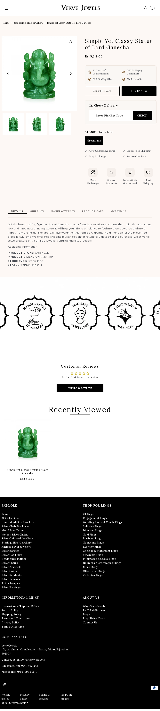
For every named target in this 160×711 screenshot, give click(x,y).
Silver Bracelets (11, 567)
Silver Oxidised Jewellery (17, 538)
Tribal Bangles (11, 583)
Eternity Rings (92, 546)
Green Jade (94, 140)
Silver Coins (9, 571)
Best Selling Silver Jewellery (28, 22)
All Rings (88, 514)
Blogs (86, 614)
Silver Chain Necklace (15, 526)
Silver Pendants (12, 575)
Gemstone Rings (93, 542)
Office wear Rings (94, 571)
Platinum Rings (92, 538)
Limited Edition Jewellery (18, 522)
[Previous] (8, 73)
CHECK (142, 115)
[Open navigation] (31, 8)
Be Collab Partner (94, 610)
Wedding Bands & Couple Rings (102, 522)
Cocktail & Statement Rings (100, 551)
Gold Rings (90, 534)
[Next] (70, 73)
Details (17, 211)
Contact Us (90, 622)
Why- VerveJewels (94, 606)
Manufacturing (63, 211)
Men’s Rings (91, 567)
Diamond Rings (92, 530)
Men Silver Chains (13, 530)
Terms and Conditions (16, 618)
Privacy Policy (11, 622)
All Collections (11, 518)
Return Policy (10, 610)
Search (6, 514)
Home (6, 22)
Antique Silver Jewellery (16, 546)
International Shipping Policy (20, 606)
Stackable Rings (93, 555)
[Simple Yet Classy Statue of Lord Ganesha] (27, 442)
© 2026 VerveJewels (14, 703)
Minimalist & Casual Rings (99, 559)
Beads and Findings (14, 559)
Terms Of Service (13, 626)
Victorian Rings (93, 575)
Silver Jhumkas (11, 579)
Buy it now (139, 91)
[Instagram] (5, 685)
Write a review (80, 388)
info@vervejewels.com (31, 659)
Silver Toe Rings (12, 555)
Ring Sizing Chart (94, 618)
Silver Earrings (11, 587)
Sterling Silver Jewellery (17, 542)
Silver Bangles (11, 551)
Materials (118, 211)
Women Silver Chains (15, 534)
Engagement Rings (95, 518)
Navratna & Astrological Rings (102, 563)
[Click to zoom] (70, 42)
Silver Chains (10, 563)
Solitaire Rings (92, 526)
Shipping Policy (11, 614)
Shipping (37, 211)
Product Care (93, 211)
